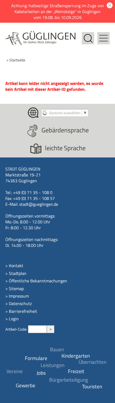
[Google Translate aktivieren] (64, 112)
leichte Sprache (65, 148)
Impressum (19, 296)
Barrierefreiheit (23, 311)
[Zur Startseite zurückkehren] (40, 34)
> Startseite (15, 60)
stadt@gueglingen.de (38, 204)
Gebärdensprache (65, 130)
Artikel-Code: (16, 329)
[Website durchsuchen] (88, 35)
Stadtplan (17, 273)
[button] (103, 35)
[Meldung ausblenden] (109, 5)
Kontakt (16, 265)
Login (14, 319)
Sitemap (16, 288)
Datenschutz (20, 303)
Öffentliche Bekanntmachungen (38, 281)
